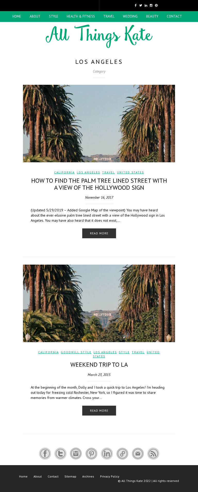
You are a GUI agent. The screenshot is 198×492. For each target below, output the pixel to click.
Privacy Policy (109, 476)
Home (16, 16)
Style (53, 16)
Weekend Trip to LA (99, 364)
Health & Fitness (81, 16)
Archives (88, 476)
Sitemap (70, 476)
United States (130, 172)
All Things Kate (132, 481)
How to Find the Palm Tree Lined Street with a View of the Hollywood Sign (99, 183)
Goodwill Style (76, 352)
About (35, 16)
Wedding (130, 16)
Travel (108, 16)
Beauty (152, 16)
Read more (99, 233)
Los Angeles (88, 172)
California (64, 172)
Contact (174, 16)
